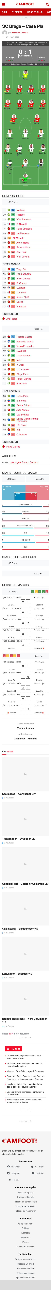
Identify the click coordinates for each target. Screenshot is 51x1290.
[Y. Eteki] (20, 149)
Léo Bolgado (22, 414)
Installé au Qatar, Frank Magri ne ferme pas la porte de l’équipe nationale (24, 1085)
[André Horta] (31, 105)
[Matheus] (25, 75)
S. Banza (21, 306)
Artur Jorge (11, 318)
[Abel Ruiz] (14, 120)
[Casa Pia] (41, 54)
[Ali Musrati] (20, 105)
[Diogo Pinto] (41, 134)
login (11, 1033)
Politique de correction (26, 1206)
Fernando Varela (24, 341)
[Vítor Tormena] (20, 90)
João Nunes (22, 410)
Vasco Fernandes (25, 346)
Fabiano (20, 214)
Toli (4, 12)
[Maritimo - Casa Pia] (25, 709)
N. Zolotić (21, 350)
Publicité (25, 1228)
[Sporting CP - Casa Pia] (25, 687)
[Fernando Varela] (41, 164)
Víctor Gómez (23, 278)
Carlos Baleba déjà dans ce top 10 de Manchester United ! (24, 1057)
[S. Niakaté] (31, 90)
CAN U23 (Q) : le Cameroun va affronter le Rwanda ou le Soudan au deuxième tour (26, 1077)
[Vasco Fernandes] (25, 164)
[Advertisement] (25, 1284)
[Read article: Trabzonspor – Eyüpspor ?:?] (25, 819)
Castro (19, 301)
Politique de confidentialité (25, 1201)
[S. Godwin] (10, 134)
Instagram (15, 1173)
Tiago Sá (21, 269)
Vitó (18, 429)
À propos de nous (25, 1223)
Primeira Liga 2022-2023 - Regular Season (20, 42)
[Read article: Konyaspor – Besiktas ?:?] (25, 954)
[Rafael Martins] (25, 134)
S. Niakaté (21, 224)
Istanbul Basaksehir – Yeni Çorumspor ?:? (24, 1020)
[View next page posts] (28, 1110)
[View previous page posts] (23, 1110)
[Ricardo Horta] (43, 105)
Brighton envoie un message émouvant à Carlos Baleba (25, 1093)
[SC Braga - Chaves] (25, 634)
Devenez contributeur (25, 1268)
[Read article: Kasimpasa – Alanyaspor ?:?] (25, 774)
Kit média (25, 1232)
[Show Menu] (3, 4)
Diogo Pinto (22, 374)
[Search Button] (47, 4)
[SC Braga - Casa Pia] (25, 601)
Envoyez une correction (25, 1259)
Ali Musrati (18, 238)
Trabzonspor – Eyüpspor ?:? (18, 839)
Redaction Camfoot (19, 32)
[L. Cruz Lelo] (8, 149)
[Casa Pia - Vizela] (25, 698)
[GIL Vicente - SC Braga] (25, 612)
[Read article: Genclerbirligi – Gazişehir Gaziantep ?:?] (25, 864)
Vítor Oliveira (22, 256)
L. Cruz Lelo (22, 369)
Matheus (20, 210)
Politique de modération (25, 1210)
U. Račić (20, 287)
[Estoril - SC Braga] (25, 623)
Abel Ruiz (21, 252)
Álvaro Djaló (22, 297)
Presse (25, 1241)
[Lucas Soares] (43, 149)
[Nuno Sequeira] (43, 90)
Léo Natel (21, 425)
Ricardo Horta (23, 247)
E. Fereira (21, 400)
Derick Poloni (23, 405)
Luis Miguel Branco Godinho (24, 462)
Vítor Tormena (23, 219)
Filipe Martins (13, 446)
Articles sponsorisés (25, 1273)
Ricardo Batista (24, 336)
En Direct (17, 12)
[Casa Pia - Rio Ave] (25, 676)
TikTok (15, 1179)
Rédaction (25, 1237)
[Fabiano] (8, 90)
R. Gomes (21, 283)
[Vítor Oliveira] (37, 120)
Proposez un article (25, 1263)
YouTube (39, 1173)
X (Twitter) (39, 1166)
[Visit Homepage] (25, 4)
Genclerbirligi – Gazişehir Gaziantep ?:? (25, 884)
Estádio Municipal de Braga (17, 44)
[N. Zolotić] (10, 164)
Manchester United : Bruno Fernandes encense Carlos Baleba (24, 1101)
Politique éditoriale (25, 1197)
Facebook (15, 1166)
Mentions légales (25, 1192)
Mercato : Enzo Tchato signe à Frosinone (25, 1071)
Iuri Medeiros (22, 233)
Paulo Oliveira (23, 273)
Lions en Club (34, 12)
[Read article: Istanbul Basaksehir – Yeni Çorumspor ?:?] (25, 999)
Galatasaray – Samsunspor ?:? (20, 928)
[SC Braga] (9, 54)
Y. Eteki (20, 364)
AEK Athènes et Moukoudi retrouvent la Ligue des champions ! (24, 1065)
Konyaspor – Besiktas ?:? (17, 973)
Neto (18, 360)
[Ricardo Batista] (25, 179)
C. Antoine (21, 434)
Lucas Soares (23, 355)
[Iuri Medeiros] (8, 105)
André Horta (22, 242)
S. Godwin (21, 383)
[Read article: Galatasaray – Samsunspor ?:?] (25, 909)
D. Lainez (21, 292)
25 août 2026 (8, 798)
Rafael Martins (23, 378)
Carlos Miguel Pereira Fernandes (27, 420)
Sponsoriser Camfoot (25, 1277)
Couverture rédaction (25, 1246)
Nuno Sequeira (24, 228)
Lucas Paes (22, 396)
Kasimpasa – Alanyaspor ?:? (19, 794)
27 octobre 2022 (12, 36)
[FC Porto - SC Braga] (25, 644)
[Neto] (31, 149)
